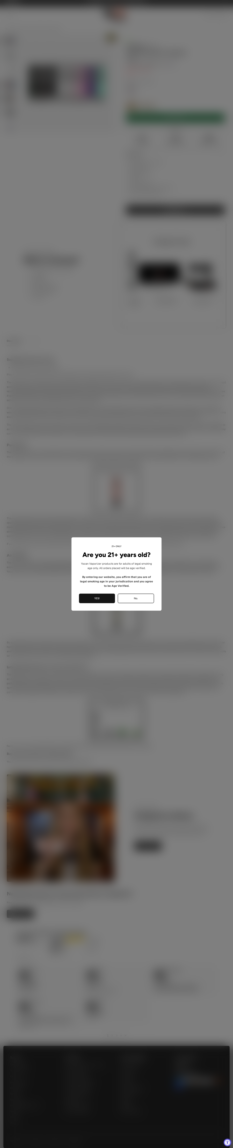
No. (136, 598)
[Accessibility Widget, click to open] (227, 1142)
